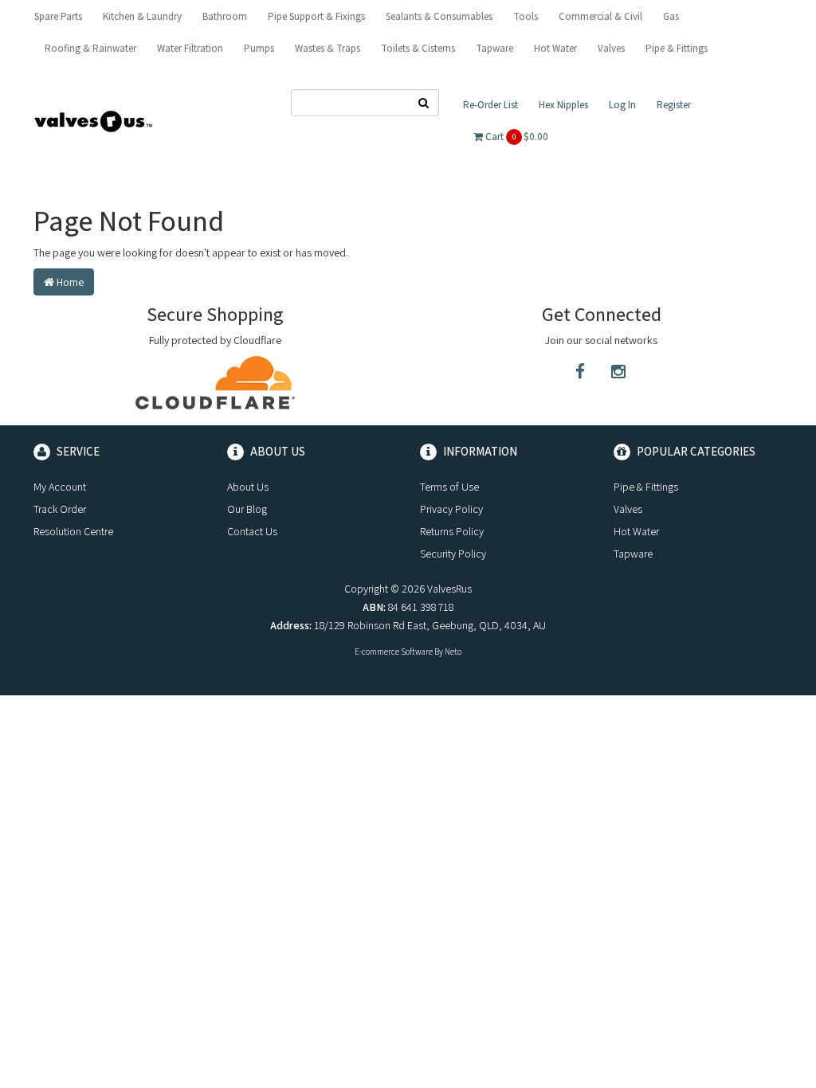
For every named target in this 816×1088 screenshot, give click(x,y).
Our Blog (247, 509)
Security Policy (453, 553)
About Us (248, 486)
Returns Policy (452, 531)
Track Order (59, 509)
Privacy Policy (451, 509)
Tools (525, 16)
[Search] (424, 102)
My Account (59, 486)
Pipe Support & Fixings (316, 16)
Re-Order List (490, 105)
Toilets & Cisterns (418, 48)
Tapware (494, 48)
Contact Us (252, 531)
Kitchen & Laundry (142, 16)
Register (674, 105)
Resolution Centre (73, 531)
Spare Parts (58, 16)
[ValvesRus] (93, 120)
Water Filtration (190, 48)
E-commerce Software (394, 651)
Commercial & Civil (600, 16)
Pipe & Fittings (676, 48)
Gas (671, 16)
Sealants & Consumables (439, 16)
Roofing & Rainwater (90, 48)
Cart (515, 136)
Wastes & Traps (327, 48)
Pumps (259, 48)
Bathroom (224, 16)
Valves (611, 48)
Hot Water (555, 48)
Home (69, 282)
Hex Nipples (563, 105)
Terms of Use (449, 486)
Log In (622, 105)
